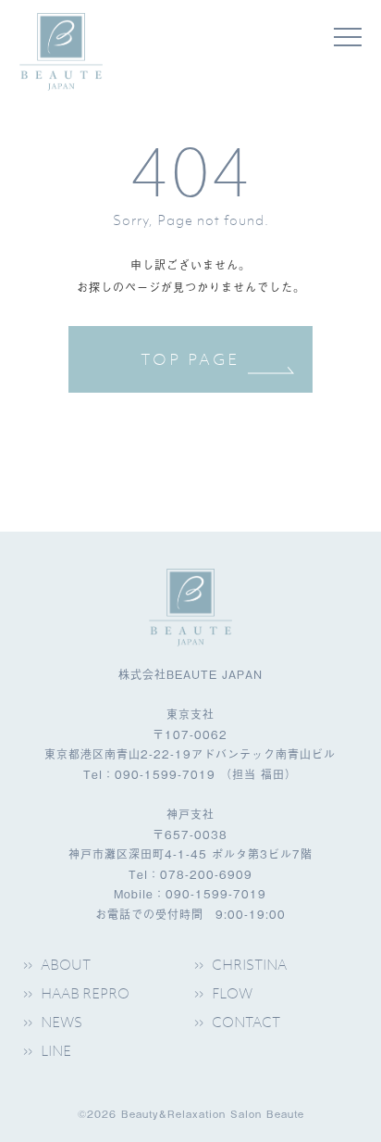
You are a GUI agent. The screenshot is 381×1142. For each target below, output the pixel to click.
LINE (56, 1050)
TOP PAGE (190, 359)
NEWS (61, 1021)
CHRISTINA (249, 964)
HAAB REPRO (85, 993)
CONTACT (246, 1021)
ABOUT (66, 964)
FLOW (232, 993)
